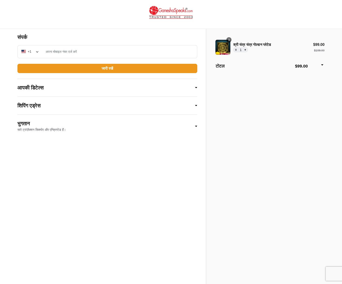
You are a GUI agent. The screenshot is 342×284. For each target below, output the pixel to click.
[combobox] (30, 51)
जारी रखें (107, 68)
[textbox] (30, 51)
